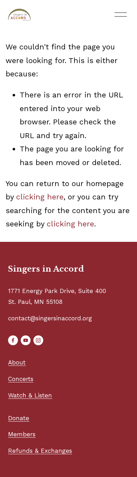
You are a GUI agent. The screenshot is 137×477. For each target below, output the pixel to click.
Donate (18, 418)
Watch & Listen (30, 395)
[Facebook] (13, 340)
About (17, 362)
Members (21, 434)
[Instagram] (38, 340)
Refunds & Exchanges (40, 450)
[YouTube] (26, 340)
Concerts (20, 378)
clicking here (40, 196)
